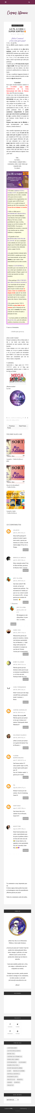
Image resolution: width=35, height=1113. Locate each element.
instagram (16, 350)
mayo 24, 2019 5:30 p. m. (19, 829)
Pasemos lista (12, 1076)
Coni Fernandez (19, 687)
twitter (19, 348)
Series (9, 1082)
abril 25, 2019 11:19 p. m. (19, 632)
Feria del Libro (10, 420)
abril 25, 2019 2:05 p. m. (19, 532)
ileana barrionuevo (18, 757)
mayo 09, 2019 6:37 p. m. (19, 787)
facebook (10, 1026)
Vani (15, 57)
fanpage (13, 352)
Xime (11, 57)
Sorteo (17, 420)
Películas (11, 1079)
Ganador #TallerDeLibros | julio (14, 460)
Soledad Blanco (20, 735)
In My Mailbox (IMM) (14, 1068)
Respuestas (15, 603)
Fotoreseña (11, 1062)
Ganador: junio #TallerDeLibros (11, 512)
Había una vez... (13, 1065)
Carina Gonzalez (20, 710)
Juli (7, 57)
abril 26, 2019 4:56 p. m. (19, 737)
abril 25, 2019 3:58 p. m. (19, 560)
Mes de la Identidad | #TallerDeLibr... (12, 486)
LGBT (9, 1071)
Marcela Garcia (19, 557)
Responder (25, 549)
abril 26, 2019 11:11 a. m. (19, 664)
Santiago (17, 805)
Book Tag (11, 1053)
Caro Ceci (17, 630)
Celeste (16, 530)
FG (14, 785)
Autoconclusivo (13, 1051)
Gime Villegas (18, 662)
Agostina (17, 826)
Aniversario (12, 1048)
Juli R (14, 34)
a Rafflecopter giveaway (17, 331)
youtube (18, 1033)
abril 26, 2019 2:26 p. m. (19, 689)
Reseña (20, 1079)
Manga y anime (18, 1071)
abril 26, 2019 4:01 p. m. (19, 712)
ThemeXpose (16, 1108)
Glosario (22, 1062)
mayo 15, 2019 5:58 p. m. (19, 808)
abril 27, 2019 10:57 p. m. (19, 760)
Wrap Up (10, 1085)
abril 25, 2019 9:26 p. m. (19, 580)
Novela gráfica (13, 1074)
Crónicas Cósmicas (17, 25)
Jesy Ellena (17, 578)
